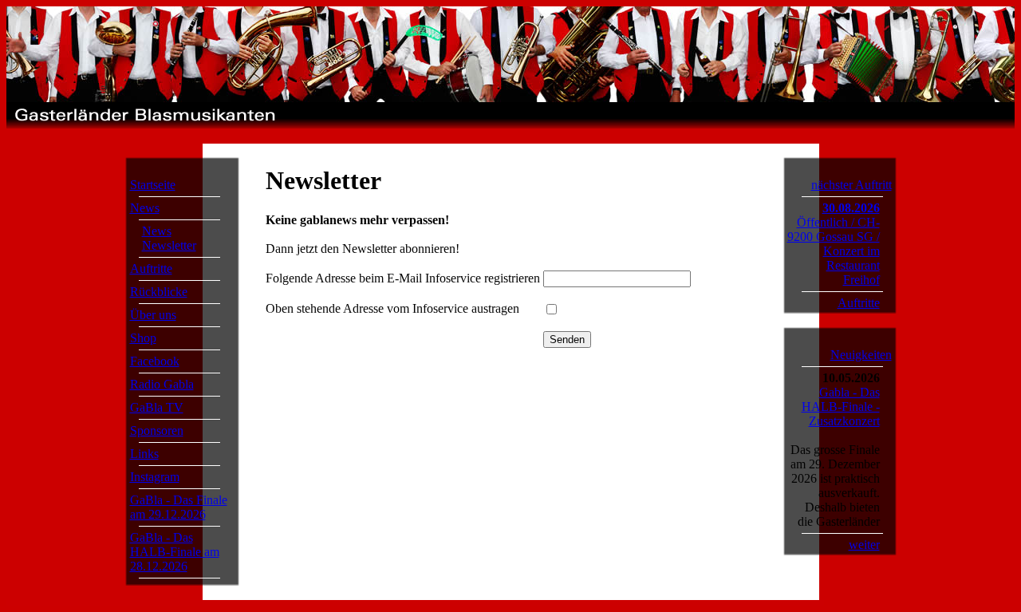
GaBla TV (156, 407)
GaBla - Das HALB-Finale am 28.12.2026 (174, 552)
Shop (143, 338)
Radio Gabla (162, 384)
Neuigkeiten (861, 354)
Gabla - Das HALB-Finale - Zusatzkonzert (841, 406)
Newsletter (169, 245)
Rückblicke (158, 291)
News (145, 208)
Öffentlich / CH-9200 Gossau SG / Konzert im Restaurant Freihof (833, 250)
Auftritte (151, 268)
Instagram (154, 477)
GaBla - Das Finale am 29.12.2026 (178, 507)
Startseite (152, 184)
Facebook (154, 361)
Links (144, 453)
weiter (864, 544)
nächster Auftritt (851, 184)
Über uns (153, 315)
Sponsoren (156, 430)
